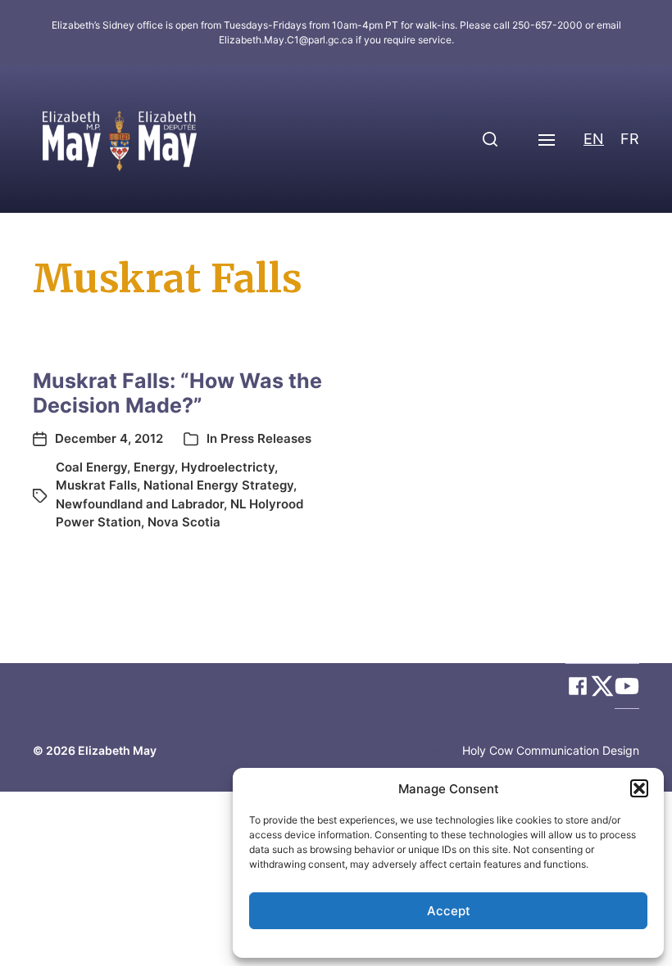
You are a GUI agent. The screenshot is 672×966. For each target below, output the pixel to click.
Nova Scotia (184, 522)
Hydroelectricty (228, 467)
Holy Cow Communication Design (550, 750)
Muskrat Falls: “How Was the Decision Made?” (177, 393)
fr (629, 138)
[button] (639, 788)
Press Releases (265, 438)
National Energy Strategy (218, 485)
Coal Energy (91, 467)
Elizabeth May (117, 750)
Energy (154, 467)
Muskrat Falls (96, 485)
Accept (448, 911)
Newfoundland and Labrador (140, 504)
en (593, 138)
